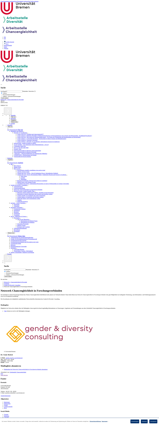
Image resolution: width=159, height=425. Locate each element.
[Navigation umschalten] (1, 84)
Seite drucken (4, 375)
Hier (5, 311)
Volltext (4, 93)
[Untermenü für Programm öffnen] (20, 218)
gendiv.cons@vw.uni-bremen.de (14, 358)
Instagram (6, 416)
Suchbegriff (4, 91)
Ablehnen (144, 421)
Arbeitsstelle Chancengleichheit (18, 372)
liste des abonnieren (26, 369)
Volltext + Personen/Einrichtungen (11, 96)
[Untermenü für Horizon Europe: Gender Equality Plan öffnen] (35, 191)
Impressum (7, 402)
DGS (5, 408)
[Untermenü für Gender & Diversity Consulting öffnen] (27, 185)
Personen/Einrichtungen (8, 94)
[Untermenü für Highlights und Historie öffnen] (23, 131)
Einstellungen (134, 421)
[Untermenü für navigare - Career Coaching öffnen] (25, 203)
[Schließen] (8, 128)
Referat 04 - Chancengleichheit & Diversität (12, 99)
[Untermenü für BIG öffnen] (13, 164)
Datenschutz (7, 403)
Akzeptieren (153, 421)
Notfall (6, 405)
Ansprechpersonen (5, 395)
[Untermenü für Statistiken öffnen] (16, 248)
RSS (2, 373)
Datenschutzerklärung (95, 421)
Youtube (6, 414)
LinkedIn (6, 417)
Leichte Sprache (8, 406)
